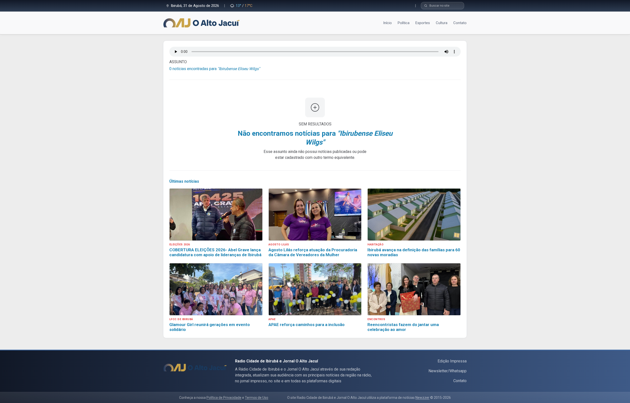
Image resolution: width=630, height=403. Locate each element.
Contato (460, 380)
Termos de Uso (256, 398)
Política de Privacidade (223, 398)
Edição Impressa (452, 361)
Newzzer (422, 398)
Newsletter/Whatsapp (447, 371)
